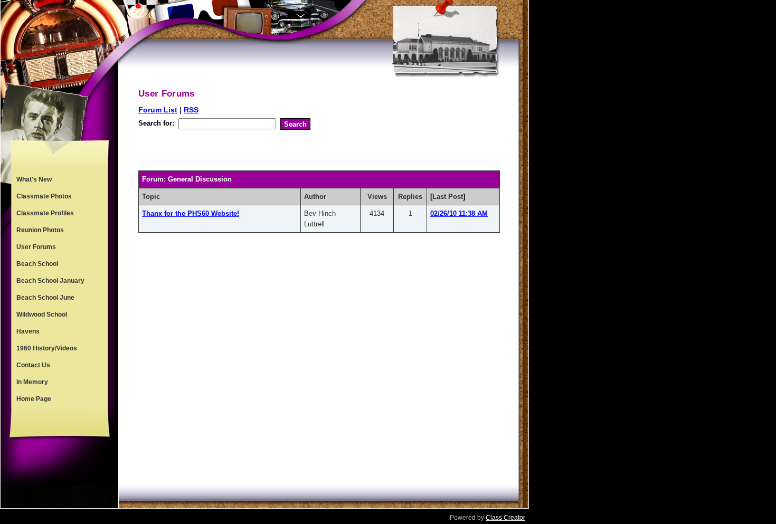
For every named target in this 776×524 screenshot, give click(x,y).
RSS (191, 110)
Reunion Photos (40, 230)
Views (377, 197)
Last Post (447, 197)
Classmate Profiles (45, 213)
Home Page (33, 399)
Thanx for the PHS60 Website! (190, 213)
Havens (28, 331)
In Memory (32, 382)
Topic (151, 197)
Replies (410, 197)
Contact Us (33, 365)
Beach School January (50, 280)
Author (315, 197)
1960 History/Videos (46, 348)
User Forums (36, 247)
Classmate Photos (44, 196)
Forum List (157, 110)
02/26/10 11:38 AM (459, 213)
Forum (153, 179)
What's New (34, 179)
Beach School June (45, 297)
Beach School (37, 264)
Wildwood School (41, 314)
